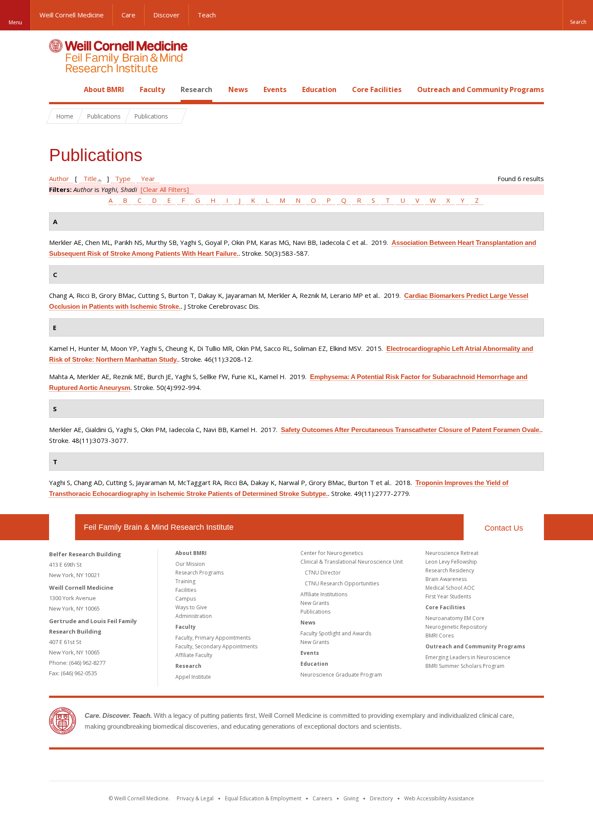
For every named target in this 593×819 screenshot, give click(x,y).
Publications (315, 611)
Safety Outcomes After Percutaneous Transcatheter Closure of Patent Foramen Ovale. (411, 429)
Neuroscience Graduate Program (341, 674)
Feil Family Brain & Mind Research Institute (159, 527)
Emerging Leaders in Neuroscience (468, 657)
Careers (322, 798)
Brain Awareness (446, 579)
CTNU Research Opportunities (342, 583)
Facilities (185, 590)
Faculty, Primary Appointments (212, 637)
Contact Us (503, 528)
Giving (351, 798)
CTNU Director (323, 572)
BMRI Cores (439, 635)
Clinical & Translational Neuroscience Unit (351, 561)
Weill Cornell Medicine (72, 14)
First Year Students (448, 596)
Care (128, 14)
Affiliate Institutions (323, 594)
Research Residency (449, 570)
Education (319, 89)
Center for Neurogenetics (331, 553)
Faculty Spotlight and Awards (335, 633)
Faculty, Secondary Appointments (216, 646)
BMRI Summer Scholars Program (464, 666)
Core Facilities (377, 89)
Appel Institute (193, 676)
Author (59, 178)
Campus (185, 598)
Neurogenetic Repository (456, 627)
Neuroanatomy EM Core (454, 618)
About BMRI (104, 89)
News (238, 89)
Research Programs (199, 572)
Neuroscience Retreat (451, 553)
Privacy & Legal (195, 798)
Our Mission (190, 564)
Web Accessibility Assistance (439, 798)
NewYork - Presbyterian (369, 767)
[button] (578, 15)
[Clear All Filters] (165, 189)
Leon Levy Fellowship (451, 561)
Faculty (152, 89)
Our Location (62, 527)
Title (90, 178)
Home (58, 89)
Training (185, 581)
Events (275, 89)
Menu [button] (15, 22)
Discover (166, 14)
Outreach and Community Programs (480, 89)
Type (123, 178)
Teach (207, 14)
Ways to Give (191, 607)
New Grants (314, 603)
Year (148, 178)
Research (196, 89)
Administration (193, 616)
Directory (381, 798)
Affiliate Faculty (193, 655)
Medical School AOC (450, 587)
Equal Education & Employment (263, 798)
